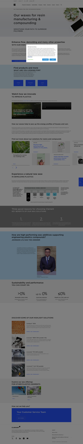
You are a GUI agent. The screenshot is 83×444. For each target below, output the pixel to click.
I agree (53, 59)
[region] (41, 53)
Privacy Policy (30, 56)
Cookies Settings (30, 59)
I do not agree (45, 59)
